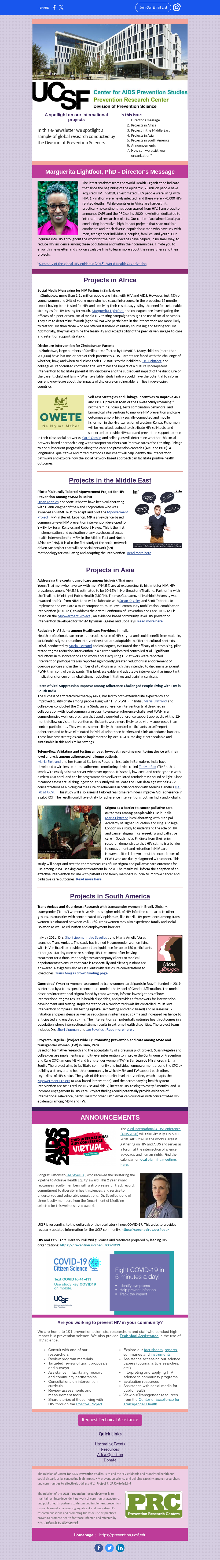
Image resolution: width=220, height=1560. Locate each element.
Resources (110, 1449)
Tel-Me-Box (147, 767)
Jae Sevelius (98, 938)
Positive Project (89, 1404)
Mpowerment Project (74, 616)
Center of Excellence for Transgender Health (151, 1401)
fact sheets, (154, 1350)
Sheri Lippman (75, 938)
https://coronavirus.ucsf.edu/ (145, 1230)
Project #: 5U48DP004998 (62, 1523)
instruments (161, 1354)
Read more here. (150, 621)
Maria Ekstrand (80, 646)
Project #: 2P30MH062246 (114, 1483)
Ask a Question (110, 1455)
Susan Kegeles (48, 502)
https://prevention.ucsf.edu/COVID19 (90, 1245)
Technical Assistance (139, 1336)
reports (171, 1350)
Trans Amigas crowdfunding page (81, 973)
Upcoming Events (110, 1444)
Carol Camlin (91, 438)
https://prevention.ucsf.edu (122, 1535)
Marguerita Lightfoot (108, 311)
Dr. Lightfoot (152, 361)
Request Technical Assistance (110, 1420)
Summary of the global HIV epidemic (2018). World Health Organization (92, 264)
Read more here (139, 553)
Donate (110, 1460)
